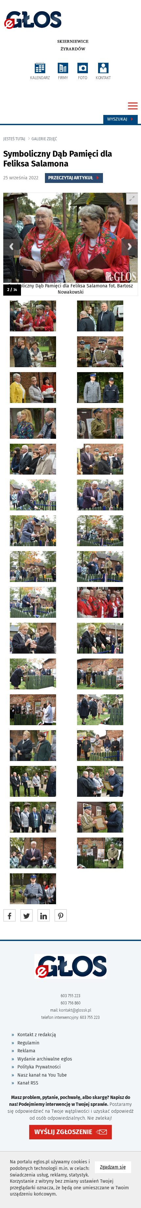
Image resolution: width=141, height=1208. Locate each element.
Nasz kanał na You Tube (42, 1075)
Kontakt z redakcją (36, 1035)
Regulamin (28, 1043)
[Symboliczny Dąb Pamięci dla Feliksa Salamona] (70, 244)
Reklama (26, 1051)
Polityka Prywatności (39, 1067)
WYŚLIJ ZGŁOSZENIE (63, 1132)
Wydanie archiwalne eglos (44, 1059)
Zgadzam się (115, 1167)
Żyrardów (73, 49)
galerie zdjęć (44, 139)
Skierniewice (73, 41)
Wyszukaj (118, 119)
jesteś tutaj (14, 139)
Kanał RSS (27, 1083)
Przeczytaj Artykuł (71, 178)
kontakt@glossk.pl (75, 1010)
